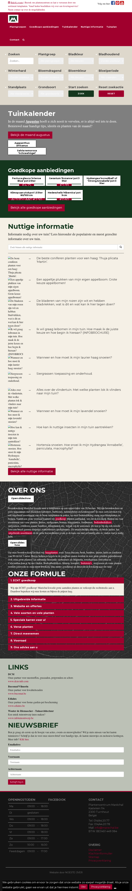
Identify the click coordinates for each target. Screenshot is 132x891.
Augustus (32, 121)
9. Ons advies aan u (24, 647)
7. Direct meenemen (24, 633)
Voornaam (14, 756)
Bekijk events (17, 2)
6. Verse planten (21, 626)
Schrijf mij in (16, 782)
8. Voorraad (18, 640)
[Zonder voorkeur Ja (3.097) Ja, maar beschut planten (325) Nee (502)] (20, 77)
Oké (83, 886)
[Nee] (115, 888)
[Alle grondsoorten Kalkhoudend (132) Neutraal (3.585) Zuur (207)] (51, 93)
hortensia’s (86, 563)
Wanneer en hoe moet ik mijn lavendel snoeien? (72, 411)
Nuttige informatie (92, 26)
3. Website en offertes (26, 606)
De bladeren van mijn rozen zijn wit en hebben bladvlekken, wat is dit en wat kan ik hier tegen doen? (76, 302)
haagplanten (51, 552)
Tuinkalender (70, 26)
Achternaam (15, 769)
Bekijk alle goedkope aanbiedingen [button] (36, 207)
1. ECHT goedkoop (23, 580)
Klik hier (24, 739)
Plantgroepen (18, 26)
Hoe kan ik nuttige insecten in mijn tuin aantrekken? (75, 427)
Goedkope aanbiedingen (44, 26)
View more (21, 502)
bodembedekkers (102, 522)
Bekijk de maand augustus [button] (30, 135)
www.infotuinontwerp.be (20, 718)
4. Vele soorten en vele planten (32, 613)
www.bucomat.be (17, 693)
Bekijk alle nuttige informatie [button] (32, 471)
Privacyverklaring (100, 860)
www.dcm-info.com (18, 681)
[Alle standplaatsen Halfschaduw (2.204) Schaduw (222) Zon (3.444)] (20, 93)
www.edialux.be (16, 705)
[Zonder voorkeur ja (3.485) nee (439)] (51, 77)
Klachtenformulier (101, 853)
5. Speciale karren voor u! (28, 619)
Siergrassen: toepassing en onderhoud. (64, 373)
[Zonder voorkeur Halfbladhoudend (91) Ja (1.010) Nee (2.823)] (111, 61)
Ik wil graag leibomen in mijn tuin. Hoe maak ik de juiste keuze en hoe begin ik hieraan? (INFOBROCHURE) (77, 331)
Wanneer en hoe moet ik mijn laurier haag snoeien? (74, 357)
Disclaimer (95, 850)
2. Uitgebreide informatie (28, 599)
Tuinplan (111, 26)
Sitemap (94, 857)
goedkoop (61, 518)
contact (17, 9)
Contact (14, 39)
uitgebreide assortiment (20, 533)
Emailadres (14, 744)
